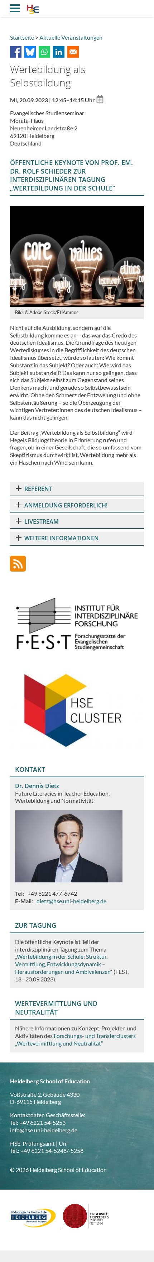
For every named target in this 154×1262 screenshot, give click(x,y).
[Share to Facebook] (15, 52)
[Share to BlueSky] (30, 52)
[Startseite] (33, 10)
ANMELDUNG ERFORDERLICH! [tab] (65, 505)
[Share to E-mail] (73, 52)
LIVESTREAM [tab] (41, 521)
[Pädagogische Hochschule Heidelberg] (36, 1226)
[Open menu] (15, 8)
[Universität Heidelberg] (86, 1226)
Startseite (22, 37)
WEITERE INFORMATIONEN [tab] (61, 538)
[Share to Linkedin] (58, 52)
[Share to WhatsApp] (44, 52)
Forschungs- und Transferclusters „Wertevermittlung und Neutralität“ (75, 1039)
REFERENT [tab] (38, 489)
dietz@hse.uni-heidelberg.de (71, 901)
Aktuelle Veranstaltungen (70, 37)
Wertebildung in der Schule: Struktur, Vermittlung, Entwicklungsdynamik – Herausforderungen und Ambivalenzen (62, 964)
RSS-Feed (18, 564)
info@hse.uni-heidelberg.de (43, 1130)
